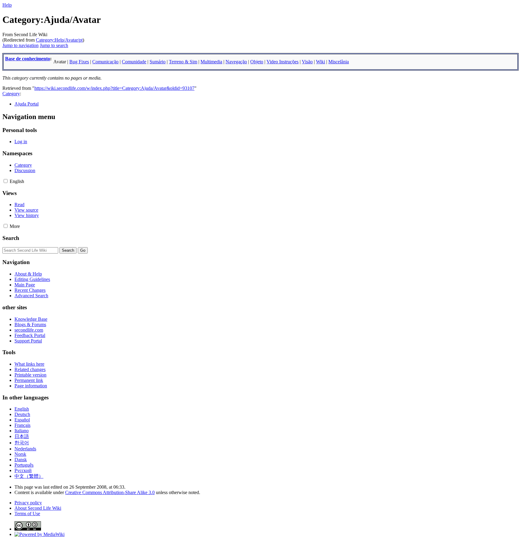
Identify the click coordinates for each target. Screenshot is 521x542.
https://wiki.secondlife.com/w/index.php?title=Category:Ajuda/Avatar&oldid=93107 (114, 88)
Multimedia (211, 61)
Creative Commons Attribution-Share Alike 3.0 (110, 492)
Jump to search (54, 45)
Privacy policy (28, 502)
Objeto (256, 61)
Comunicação (105, 61)
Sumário (158, 61)
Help (7, 5)
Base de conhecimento (27, 58)
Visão (307, 61)
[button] (6, 181)
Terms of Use (27, 513)
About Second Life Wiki (37, 508)
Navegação (236, 61)
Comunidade (134, 61)
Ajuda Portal (26, 103)
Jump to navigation (20, 45)
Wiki (320, 61)
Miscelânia (338, 61)
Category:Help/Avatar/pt (59, 40)
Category (11, 93)
